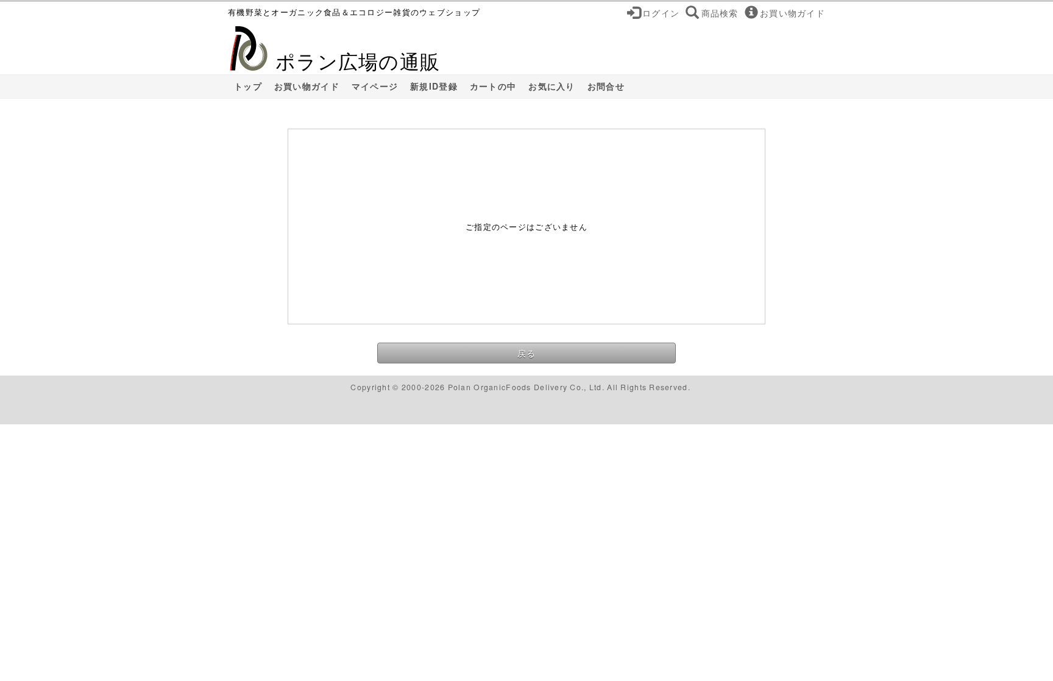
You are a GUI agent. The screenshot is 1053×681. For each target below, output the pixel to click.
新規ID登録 (434, 86)
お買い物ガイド (306, 86)
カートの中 (493, 86)
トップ (248, 86)
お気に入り (551, 86)
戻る (526, 353)
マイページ (375, 86)
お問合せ (606, 86)
